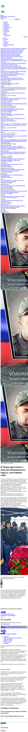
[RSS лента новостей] (4, 633)
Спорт (5, 32)
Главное (6, 21)
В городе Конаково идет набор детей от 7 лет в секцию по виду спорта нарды (12, 181)
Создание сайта (9, 705)
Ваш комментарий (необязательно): (12, 716)
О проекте (6, 636)
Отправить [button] (3, 723)
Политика (6, 28)
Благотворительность (6, 102)
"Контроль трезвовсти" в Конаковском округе (12, 114)
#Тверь (12, 614)
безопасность (4, 117)
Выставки (3, 209)
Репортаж (6, 26)
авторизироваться (5, 624)
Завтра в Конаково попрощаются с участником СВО (14, 135)
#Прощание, (4, 614)
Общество (6, 30)
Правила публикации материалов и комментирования (13, 638)
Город (5, 37)
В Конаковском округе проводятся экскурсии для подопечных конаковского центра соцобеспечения (13, 88)
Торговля (6, 42)
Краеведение (4, 91)
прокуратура (4, 162)
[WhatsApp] (1, 587)
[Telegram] (1, 585)
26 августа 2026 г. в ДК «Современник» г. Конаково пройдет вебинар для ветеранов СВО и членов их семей (14, 125)
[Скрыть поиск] (19, 19)
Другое (5, 46)
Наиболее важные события (7, 134)
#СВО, (8, 614)
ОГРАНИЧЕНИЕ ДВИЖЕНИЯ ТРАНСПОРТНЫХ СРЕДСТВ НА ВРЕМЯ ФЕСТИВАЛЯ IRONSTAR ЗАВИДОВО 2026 (14, 141)
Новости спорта (5, 150)
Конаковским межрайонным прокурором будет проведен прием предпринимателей (13, 170)
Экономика (6, 31)
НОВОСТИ (5, 76)
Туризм (5, 34)
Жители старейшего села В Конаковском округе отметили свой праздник (13, 119)
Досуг (2, 122)
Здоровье (3, 199)
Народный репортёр (9, 44)
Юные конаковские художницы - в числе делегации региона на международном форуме (14, 191)
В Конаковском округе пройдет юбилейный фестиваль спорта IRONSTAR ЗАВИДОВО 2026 (13, 147)
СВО (2, 129)
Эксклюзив (6, 24)
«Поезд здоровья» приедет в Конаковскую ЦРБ (13, 196)
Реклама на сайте (8, 640)
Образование (7, 35)
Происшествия (7, 27)
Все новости (4, 211)
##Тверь (13, 615)
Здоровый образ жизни (6, 157)
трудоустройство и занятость (8, 107)
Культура (6, 39)
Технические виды (5, 82)
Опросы (6, 43)
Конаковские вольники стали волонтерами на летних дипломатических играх (12, 109)
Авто (5, 40)
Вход (3, 17)
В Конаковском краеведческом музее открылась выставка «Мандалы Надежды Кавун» (13, 206)
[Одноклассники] (1, 580)
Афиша (25, 36)
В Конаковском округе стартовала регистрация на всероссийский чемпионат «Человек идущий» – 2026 (13, 153)
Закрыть (3, 730)
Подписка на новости (10, 633)
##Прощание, (4, 615)
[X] (1, 584)
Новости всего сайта (6, 113)
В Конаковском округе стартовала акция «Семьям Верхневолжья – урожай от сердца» (13, 99)
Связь (2, 179)
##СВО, (9, 615)
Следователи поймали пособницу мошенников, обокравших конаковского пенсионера (13, 159)
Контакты (6, 643)
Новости (6, 23)
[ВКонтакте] (1, 582)
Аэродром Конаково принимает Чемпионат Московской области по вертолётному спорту (12, 78)
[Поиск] (5, 17)
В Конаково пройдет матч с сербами (10, 83)
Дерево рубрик (7, 641)
